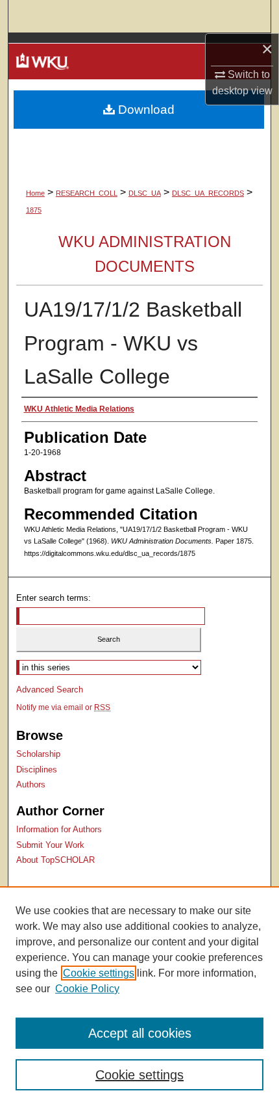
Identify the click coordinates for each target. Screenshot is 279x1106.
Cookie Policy (87, 988)
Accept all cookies (139, 1033)
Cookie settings (98, 973)
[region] (139, 996)
